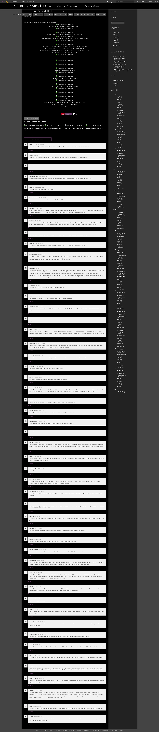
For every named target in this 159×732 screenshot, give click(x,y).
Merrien (71, 14)
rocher (98, 14)
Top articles (67, 730)
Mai (119, 101)
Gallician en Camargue (119, 58)
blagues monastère (118, 80)
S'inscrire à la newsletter (31, 118)
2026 (115, 94)
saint (114, 37)
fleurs (114, 36)
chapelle (30, 14)
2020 (115, 209)
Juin (119, 99)
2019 (115, 230)
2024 (115, 129)
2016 (115, 290)
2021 (115, 190)
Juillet (119, 97)
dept (42, 14)
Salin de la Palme (118, 67)
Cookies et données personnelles (101, 730)
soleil (104, 14)
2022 (115, 169)
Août (119, 96)
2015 (115, 310)
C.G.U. (89, 730)
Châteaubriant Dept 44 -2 (120, 64)
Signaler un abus (82, 730)
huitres (56, 14)
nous (115, 85)
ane (14, 14)
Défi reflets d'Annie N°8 (119, 63)
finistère (51, 14)
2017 (115, 270)
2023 (115, 148)
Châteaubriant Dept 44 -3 (120, 61)
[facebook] (108, 2)
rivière (93, 14)
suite (114, 40)
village (115, 43)
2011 (115, 389)
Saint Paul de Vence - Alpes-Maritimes (123, 69)
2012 (115, 368)
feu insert (116, 82)
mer (66, 14)
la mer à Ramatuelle (119, 56)
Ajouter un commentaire (37, 139)
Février (119, 105)
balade (19, 14)
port (88, 14)
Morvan (83, 14)
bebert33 (47, 730)
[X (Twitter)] (111, 2)
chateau (115, 45)
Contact (114, 11)
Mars (119, 104)
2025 (115, 109)
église (114, 34)
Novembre (120, 112)
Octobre (120, 113)
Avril (119, 102)
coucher (36, 14)
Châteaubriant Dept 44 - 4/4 (121, 59)
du (46, 14)
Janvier (120, 107)
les (61, 14)
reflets (114, 32)
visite (114, 42)
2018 (115, 249)
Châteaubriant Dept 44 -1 (120, 66)
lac (114, 47)
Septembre (121, 115)
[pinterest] (113, 2)
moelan (77, 14)
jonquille (116, 83)
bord (24, 14)
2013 (115, 348)
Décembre (120, 110)
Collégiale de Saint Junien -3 (121, 70)
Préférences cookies (117, 730)
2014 (115, 329)
